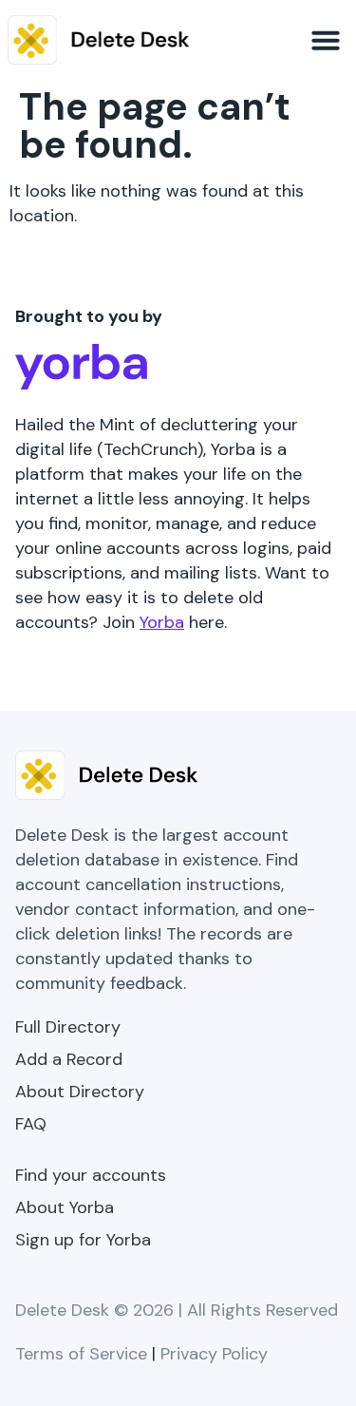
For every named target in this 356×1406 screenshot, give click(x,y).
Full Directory (68, 1027)
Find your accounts (90, 1175)
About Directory (79, 1091)
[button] (325, 40)
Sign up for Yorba (83, 1239)
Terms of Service (81, 1353)
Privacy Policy (214, 1353)
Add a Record (68, 1059)
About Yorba (64, 1207)
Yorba (162, 622)
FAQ (31, 1123)
